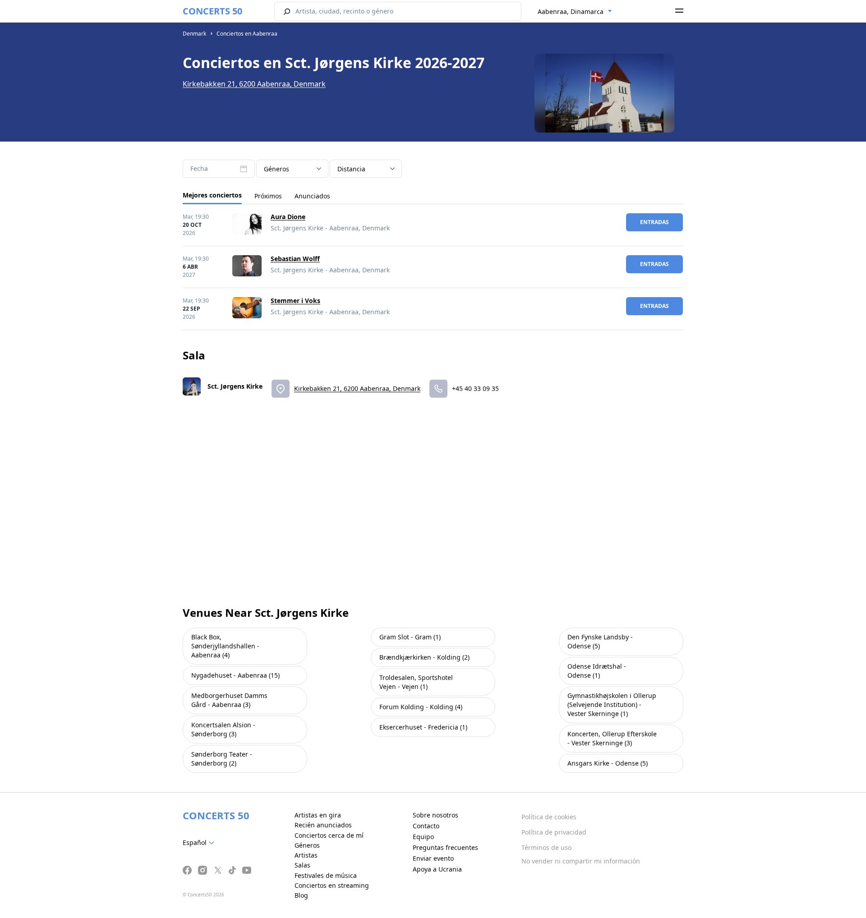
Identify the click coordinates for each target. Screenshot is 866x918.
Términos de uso (546, 847)
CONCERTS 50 (212, 11)
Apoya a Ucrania (437, 869)
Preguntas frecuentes (445, 847)
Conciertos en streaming (332, 885)
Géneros (307, 845)
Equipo (423, 836)
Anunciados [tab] (312, 196)
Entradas (654, 222)
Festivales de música (326, 875)
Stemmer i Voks (295, 300)
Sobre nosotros (435, 815)
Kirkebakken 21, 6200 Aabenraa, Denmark (254, 84)
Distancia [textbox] (351, 169)
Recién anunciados (323, 825)
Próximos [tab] (268, 196)
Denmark (194, 33)
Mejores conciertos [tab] (212, 195)
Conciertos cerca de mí (329, 835)
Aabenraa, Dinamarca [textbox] (570, 11)
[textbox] (200, 843)
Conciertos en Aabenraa (246, 33)
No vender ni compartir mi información (580, 861)
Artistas (306, 855)
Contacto (426, 826)
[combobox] (574, 12)
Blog (301, 895)
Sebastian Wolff (295, 258)
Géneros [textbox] (276, 169)
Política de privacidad (553, 832)
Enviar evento (433, 858)
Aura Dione (288, 216)
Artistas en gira (318, 815)
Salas (302, 865)
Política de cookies (548, 816)
